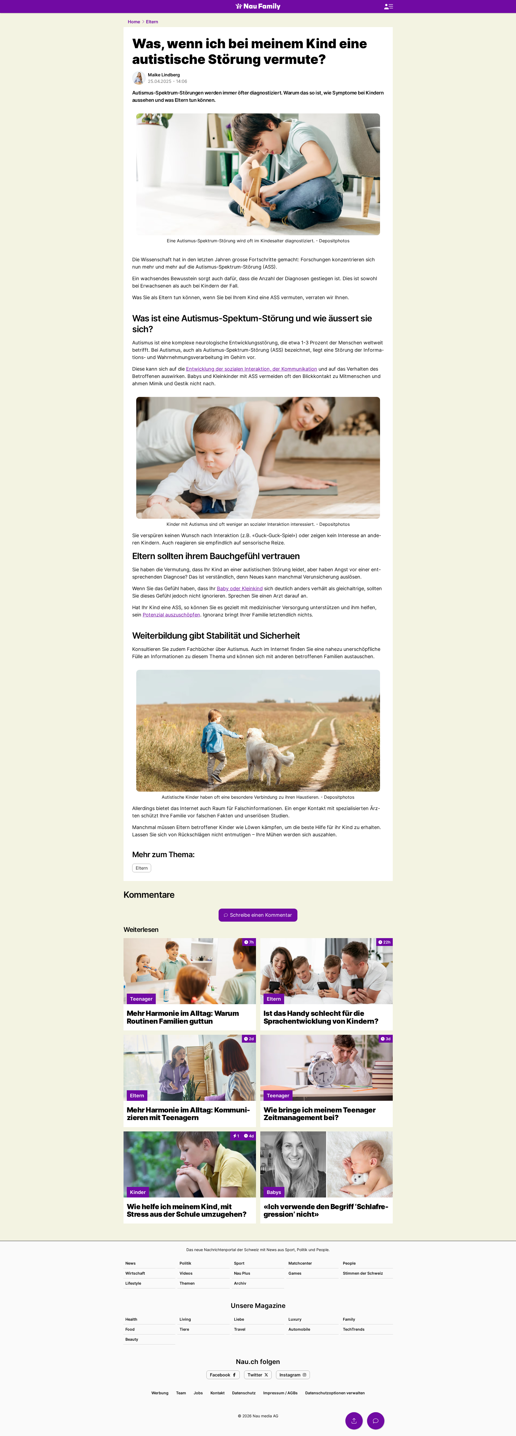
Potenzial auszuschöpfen (171, 615)
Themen (187, 1283)
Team (181, 1393)
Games (294, 1273)
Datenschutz (244, 1393)
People (349, 1263)
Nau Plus (242, 1273)
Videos (186, 1273)
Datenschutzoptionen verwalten (335, 1393)
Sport (239, 1263)
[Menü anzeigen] (388, 7)
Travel (239, 1329)
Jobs (198, 1393)
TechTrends (354, 1329)
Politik (185, 1263)
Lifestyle (133, 1283)
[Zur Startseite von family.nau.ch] (258, 6)
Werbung (159, 1393)
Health (131, 1319)
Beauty (131, 1339)
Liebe (239, 1319)
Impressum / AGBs (280, 1393)
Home (134, 21)
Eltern (152, 21)
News (130, 1263)
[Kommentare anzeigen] (375, 1421)
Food (130, 1329)
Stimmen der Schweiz (363, 1273)
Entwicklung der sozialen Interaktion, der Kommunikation (251, 369)
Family (349, 1319)
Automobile (299, 1329)
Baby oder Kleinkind (240, 588)
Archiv (240, 1283)
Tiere (184, 1329)
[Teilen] (354, 1421)
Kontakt (217, 1393)
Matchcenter (300, 1263)
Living (185, 1319)
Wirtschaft (135, 1273)
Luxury (294, 1319)
